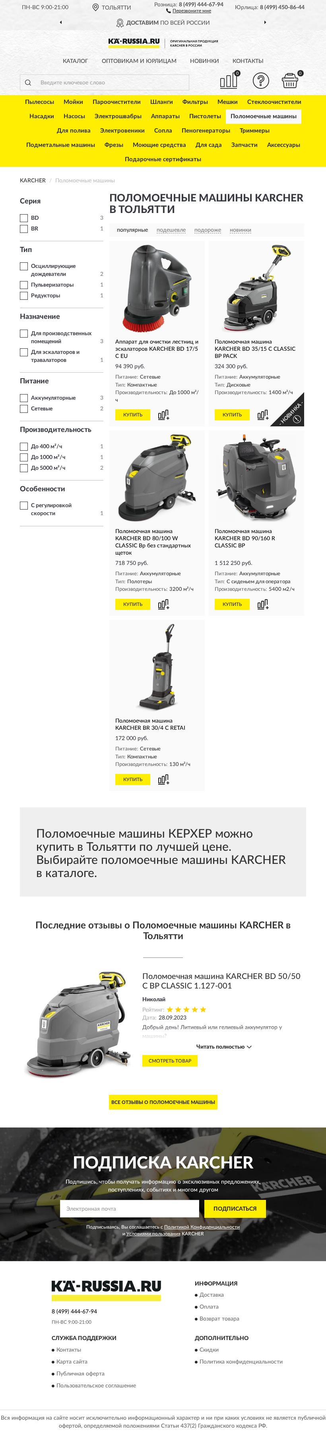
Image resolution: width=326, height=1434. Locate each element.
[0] (290, 80)
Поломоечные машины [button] (264, 116)
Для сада (209, 145)
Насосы (74, 116)
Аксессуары (283, 145)
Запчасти (244, 145)
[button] (188, 10)
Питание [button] (34, 381)
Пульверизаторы (52, 285)
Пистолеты (205, 116)
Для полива (74, 131)
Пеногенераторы (206, 131)
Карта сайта (71, 1362)
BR (34, 229)
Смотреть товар (170, 1061)
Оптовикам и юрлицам (139, 61)
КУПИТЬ (132, 414)
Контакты (248, 61)
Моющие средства (159, 145)
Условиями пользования (153, 1233)
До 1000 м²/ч (48, 457)
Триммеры (255, 131)
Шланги (161, 102)
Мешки (227, 102)
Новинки (204, 61)
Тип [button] (26, 250)
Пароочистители (117, 102)
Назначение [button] (40, 316)
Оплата (209, 1307)
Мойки (73, 102)
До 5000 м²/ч (48, 468)
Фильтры (195, 102)
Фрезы (114, 145)
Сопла (163, 131)
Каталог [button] (75, 61)
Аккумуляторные (53, 398)
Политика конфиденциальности (241, 1362)
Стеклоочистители (274, 102)
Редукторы (45, 296)
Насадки (41, 116)
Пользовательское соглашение (96, 1386)
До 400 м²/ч (46, 446)
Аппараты (165, 116)
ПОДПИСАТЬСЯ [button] (235, 1209)
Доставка (212, 1295)
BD (35, 218)
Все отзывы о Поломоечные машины (163, 1102)
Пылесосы (39, 102)
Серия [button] (30, 201)
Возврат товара (219, 1319)
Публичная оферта (80, 1374)
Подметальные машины (60, 145)
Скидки (209, 1350)
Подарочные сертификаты (163, 159)
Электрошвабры (118, 116)
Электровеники (122, 131)
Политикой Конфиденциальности (202, 1227)
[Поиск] (28, 82)
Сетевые (41, 409)
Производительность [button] (55, 430)
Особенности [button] (42, 489)
